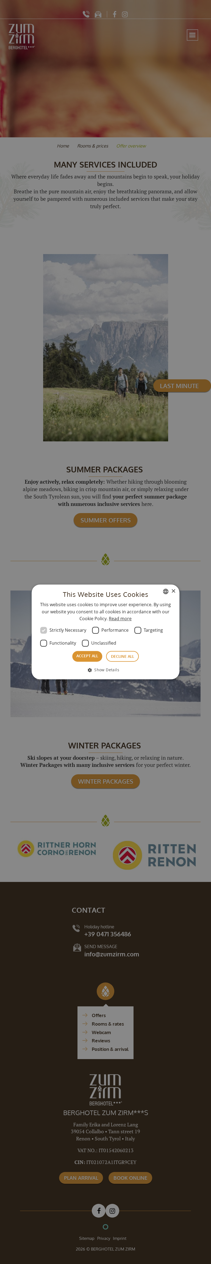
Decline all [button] (122, 656)
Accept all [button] (87, 655)
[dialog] (105, 632)
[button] (105, 670)
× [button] (173, 591)
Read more (120, 619)
